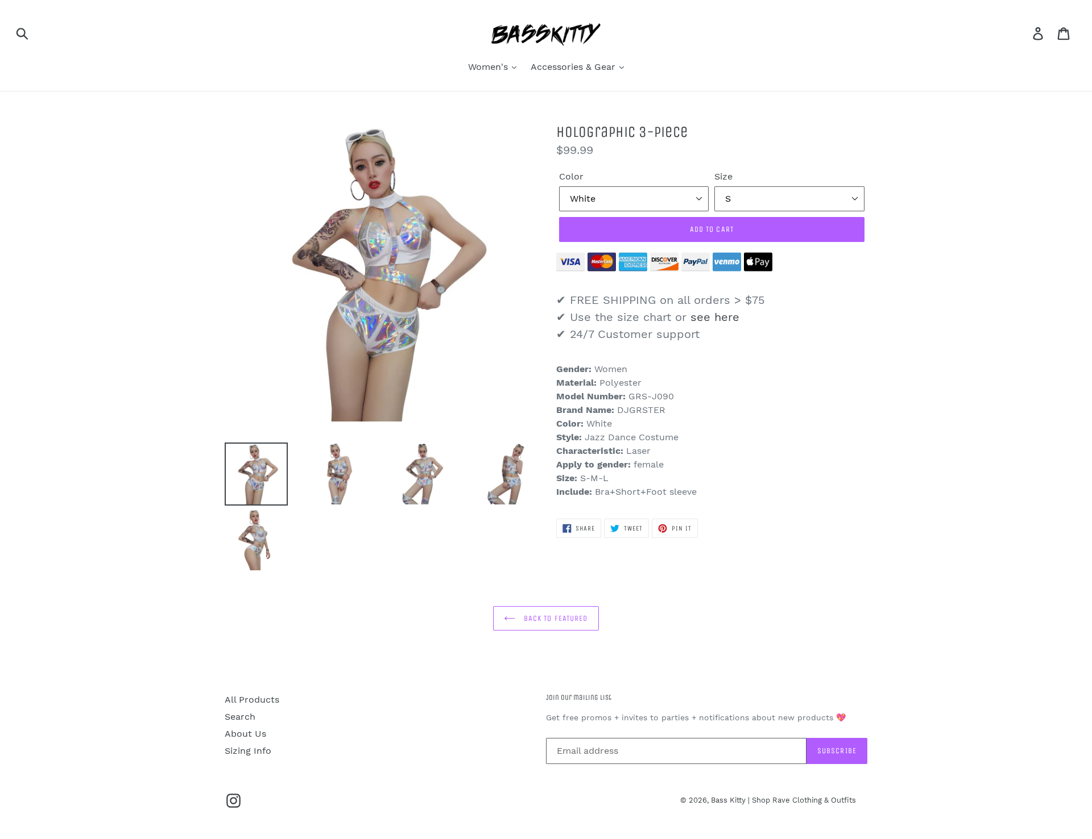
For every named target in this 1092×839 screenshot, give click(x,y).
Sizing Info (248, 750)
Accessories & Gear (574, 66)
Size (723, 176)
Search (240, 716)
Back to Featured (554, 618)
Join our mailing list (578, 697)
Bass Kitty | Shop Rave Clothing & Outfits (783, 800)
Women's (489, 66)
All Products (252, 699)
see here (714, 317)
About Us (245, 733)
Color (571, 176)
